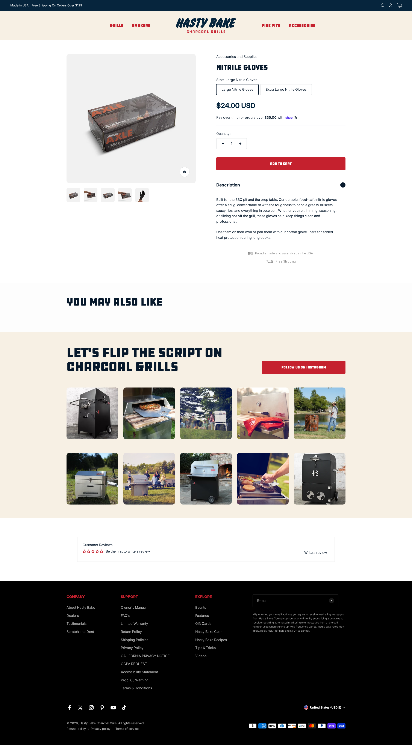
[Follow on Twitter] (80, 707)
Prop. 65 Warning (134, 680)
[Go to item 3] (108, 195)
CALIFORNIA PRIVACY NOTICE (145, 656)
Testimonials (76, 623)
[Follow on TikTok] (124, 707)
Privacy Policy (132, 648)
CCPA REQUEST (134, 664)
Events (200, 607)
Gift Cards (203, 623)
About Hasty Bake (81, 607)
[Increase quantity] (240, 143)
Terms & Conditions (136, 688)
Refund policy (76, 728)
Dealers (73, 615)
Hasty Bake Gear (208, 631)
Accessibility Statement (139, 672)
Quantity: (223, 133)
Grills (116, 25)
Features (202, 615)
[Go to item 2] (90, 195)
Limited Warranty (134, 623)
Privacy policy (101, 728)
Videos (200, 656)
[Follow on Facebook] (69, 707)
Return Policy (131, 631)
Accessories (302, 25)
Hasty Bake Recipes (211, 640)
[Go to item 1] (73, 195)
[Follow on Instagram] (91, 707)
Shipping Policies (134, 640)
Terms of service (127, 728)
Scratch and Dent (80, 631)
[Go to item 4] (125, 195)
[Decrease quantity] (223, 143)
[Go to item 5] (142, 195)
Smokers (141, 25)
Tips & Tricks (205, 648)
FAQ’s (125, 615)
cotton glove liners (301, 232)
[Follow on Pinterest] (102, 707)
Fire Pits (271, 25)
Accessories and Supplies (236, 56)
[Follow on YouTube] (113, 707)
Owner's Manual (134, 607)
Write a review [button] (315, 552)
